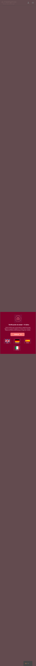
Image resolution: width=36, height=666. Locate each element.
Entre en (16, 334)
